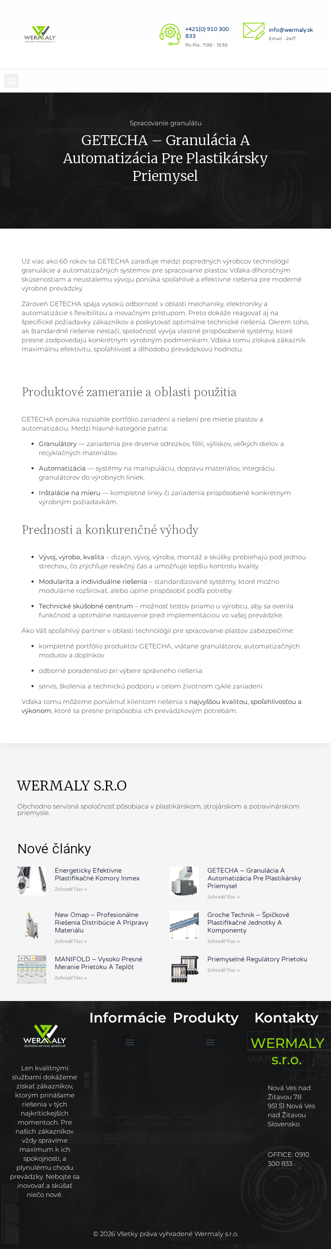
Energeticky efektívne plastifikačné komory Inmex (97, 874)
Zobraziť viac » (71, 889)
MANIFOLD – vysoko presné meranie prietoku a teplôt (98, 963)
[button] (11, 81)
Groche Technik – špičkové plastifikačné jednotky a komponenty (248, 922)
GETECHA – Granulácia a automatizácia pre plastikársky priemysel (254, 878)
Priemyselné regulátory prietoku (257, 959)
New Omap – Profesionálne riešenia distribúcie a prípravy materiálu (101, 922)
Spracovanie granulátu (166, 123)
